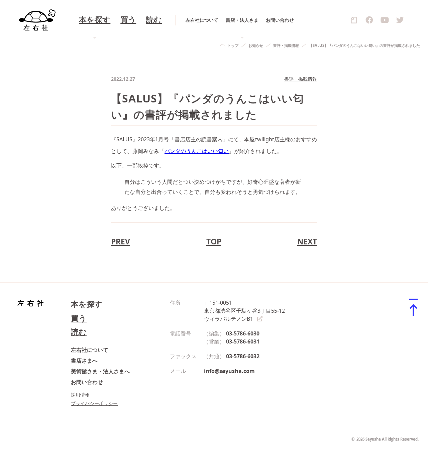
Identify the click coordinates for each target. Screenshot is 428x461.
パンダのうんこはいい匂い (197, 151)
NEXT (307, 241)
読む (154, 20)
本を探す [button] (94, 20)
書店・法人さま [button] (242, 20)
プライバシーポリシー (94, 403)
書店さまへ (84, 360)
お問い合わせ (280, 20)
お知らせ (255, 45)
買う (128, 20)
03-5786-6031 (242, 341)
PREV (120, 241)
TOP (213, 241)
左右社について (202, 20)
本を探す (86, 304)
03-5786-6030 (242, 333)
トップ (232, 45)
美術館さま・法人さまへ (100, 371)
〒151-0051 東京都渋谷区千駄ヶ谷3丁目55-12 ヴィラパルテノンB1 (244, 310)
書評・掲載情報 (286, 45)
